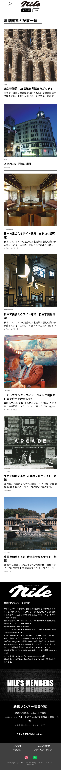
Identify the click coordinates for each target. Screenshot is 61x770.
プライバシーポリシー (44, 749)
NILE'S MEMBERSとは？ (30, 733)
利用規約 (17, 749)
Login (36, 10)
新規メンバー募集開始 (30, 706)
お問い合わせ (44, 745)
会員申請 (26, 10)
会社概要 (17, 745)
